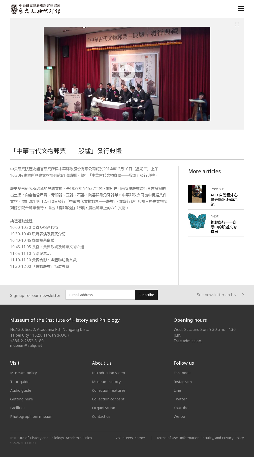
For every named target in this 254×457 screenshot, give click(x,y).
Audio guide (20, 390)
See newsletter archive (218, 295)
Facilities (17, 407)
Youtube (181, 407)
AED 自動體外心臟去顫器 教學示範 (224, 199)
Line (177, 390)
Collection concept (108, 398)
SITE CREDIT (28, 443)
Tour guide (20, 381)
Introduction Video (108, 372)
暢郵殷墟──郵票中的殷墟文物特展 (224, 227)
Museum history (106, 381)
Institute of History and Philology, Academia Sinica (51, 438)
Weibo (179, 416)
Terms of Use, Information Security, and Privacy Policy (200, 437)
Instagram (183, 381)
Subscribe (146, 294)
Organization (103, 407)
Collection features (109, 390)
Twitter (180, 398)
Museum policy (23, 372)
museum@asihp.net (26, 345)
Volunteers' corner (130, 437)
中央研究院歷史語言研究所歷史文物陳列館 (35, 9)
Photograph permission (31, 416)
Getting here (21, 398)
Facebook (182, 372)
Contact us (101, 416)
